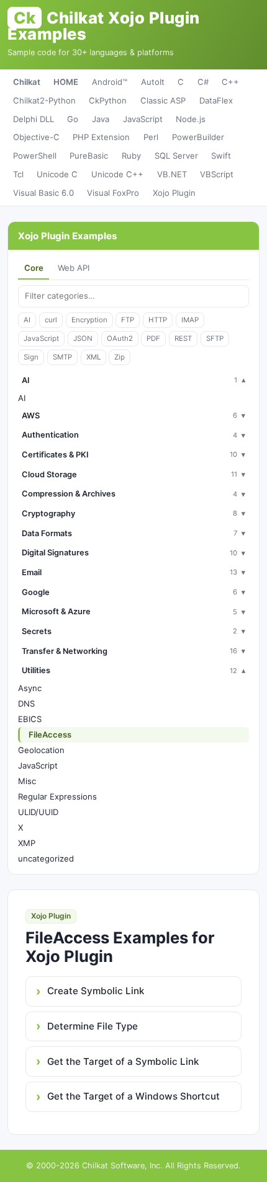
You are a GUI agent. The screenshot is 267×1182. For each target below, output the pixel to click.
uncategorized (46, 858)
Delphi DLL (33, 119)
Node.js (191, 119)
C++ (230, 82)
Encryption (89, 319)
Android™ (109, 82)
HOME (65, 82)
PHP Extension (101, 137)
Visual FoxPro (113, 193)
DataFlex (216, 100)
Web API (73, 268)
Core (33, 268)
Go (72, 119)
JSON (83, 338)
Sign (31, 357)
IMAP (190, 319)
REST (183, 338)
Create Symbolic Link (95, 991)
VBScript (216, 174)
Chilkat (26, 82)
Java (100, 119)
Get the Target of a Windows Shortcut (133, 1096)
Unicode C (57, 174)
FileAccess (50, 734)
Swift (221, 156)
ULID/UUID (38, 812)
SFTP (215, 338)
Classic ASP (163, 100)
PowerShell (35, 156)
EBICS (30, 719)
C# (203, 82)
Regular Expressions (57, 796)
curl (51, 319)
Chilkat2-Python (44, 100)
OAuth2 (120, 338)
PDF (153, 338)
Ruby (131, 156)
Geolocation (41, 750)
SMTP (62, 357)
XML (93, 357)
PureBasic (89, 156)
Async (30, 688)
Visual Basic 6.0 (43, 193)
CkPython (108, 100)
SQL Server (176, 156)
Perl (150, 137)
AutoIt (153, 82)
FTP (127, 319)
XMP (26, 843)
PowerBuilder (198, 137)
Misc (27, 781)
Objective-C (36, 137)
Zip (119, 357)
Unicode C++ (117, 174)
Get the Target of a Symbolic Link (123, 1061)
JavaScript (143, 119)
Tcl (18, 174)
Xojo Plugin (174, 193)
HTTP (157, 319)
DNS (26, 703)
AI (27, 319)
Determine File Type (92, 1026)
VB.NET (172, 174)
